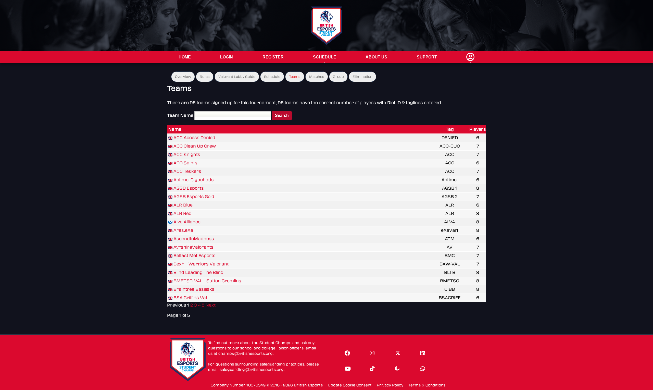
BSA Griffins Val (190, 297)
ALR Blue (183, 205)
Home (185, 57)
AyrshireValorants (193, 247)
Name (174, 129)
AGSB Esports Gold (193, 196)
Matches (316, 77)
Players (477, 129)
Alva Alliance (186, 222)
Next (211, 305)
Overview (183, 77)
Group (338, 77)
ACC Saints (185, 163)
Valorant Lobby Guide (236, 77)
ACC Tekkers (187, 171)
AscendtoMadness (193, 238)
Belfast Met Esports (194, 255)
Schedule (324, 57)
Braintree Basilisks (194, 289)
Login (226, 57)
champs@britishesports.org (245, 353)
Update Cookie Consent (350, 385)
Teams (294, 77)
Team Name (180, 115)
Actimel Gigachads (193, 179)
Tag (450, 129)
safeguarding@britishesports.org (252, 370)
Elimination (362, 77)
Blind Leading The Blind (198, 272)
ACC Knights (186, 154)
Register (273, 57)
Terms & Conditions (426, 385)
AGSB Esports (188, 188)
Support (427, 57)
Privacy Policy (390, 385)
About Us (376, 57)
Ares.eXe (183, 230)
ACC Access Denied (194, 137)
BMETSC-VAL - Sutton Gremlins (207, 280)
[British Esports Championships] (327, 25)
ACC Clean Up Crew (194, 146)
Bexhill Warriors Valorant (201, 264)
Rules (205, 77)
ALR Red (182, 213)
